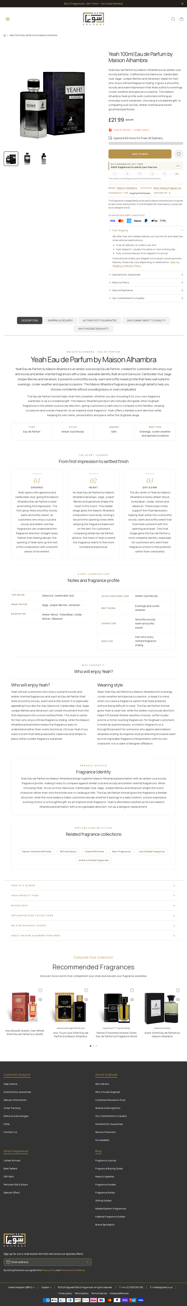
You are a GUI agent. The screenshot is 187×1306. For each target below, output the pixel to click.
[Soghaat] (93, 18)
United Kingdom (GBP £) (20, 1287)
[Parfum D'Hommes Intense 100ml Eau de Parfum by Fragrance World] (116, 1006)
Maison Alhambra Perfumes (36, 851)
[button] (181, 19)
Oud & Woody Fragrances (152, 851)
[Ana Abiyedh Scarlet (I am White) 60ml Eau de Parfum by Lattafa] (25, 1006)
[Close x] (182, 3)
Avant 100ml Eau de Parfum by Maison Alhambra (162, 1034)
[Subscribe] (87, 1262)
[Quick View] (40, 999)
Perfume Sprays (68, 851)
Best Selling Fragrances (167, 188)
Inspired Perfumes (94, 851)
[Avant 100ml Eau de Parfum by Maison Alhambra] (162, 1006)
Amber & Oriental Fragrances (93, 860)
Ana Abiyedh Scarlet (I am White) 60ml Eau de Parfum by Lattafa (24, 1032)
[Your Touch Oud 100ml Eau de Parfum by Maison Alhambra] (70, 1006)
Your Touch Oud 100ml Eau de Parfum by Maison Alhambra (70, 1034)
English (45, 1287)
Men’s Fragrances (121, 851)
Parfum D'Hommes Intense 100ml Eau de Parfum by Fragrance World (116, 1034)
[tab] (60, 320)
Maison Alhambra (127, 188)
